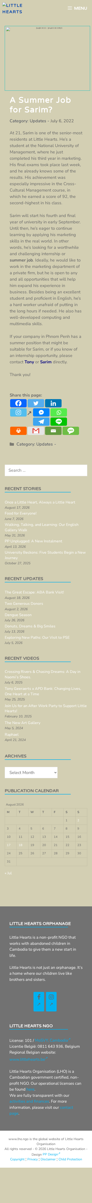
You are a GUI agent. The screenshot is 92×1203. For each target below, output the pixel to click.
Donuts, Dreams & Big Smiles (30, 626)
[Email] (53, 431)
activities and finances (29, 1101)
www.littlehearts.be (27, 1059)
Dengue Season (18, 615)
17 (9, 845)
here (30, 1089)
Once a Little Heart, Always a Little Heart (40, 502)
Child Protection (70, 1159)
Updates (38, 121)
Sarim (46, 362)
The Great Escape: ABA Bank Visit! (34, 592)
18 (20, 845)
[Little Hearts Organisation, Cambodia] (22, 8)
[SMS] (71, 431)
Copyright (17, 1159)
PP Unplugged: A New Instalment (33, 541)
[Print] (18, 431)
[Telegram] (41, 421)
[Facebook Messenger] (41, 412)
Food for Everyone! (21, 513)
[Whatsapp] (58, 412)
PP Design (50, 1154)
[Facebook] (18, 403)
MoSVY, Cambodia (51, 1040)
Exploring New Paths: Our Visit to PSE (37, 637)
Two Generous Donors (24, 603)
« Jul (8, 873)
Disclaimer (48, 1159)
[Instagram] (21, 414)
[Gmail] (36, 431)
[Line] (58, 421)
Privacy (32, 1159)
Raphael (12, 734)
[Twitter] (36, 403)
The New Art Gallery (22, 722)
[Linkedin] (53, 403)
